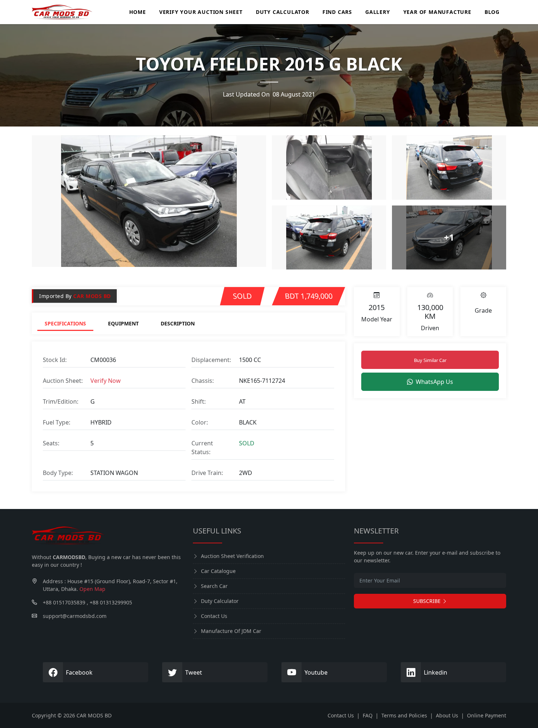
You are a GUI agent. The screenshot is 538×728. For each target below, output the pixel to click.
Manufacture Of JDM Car (231, 630)
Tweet (193, 672)
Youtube (316, 672)
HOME (137, 11)
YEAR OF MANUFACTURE (437, 11)
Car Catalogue (218, 570)
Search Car (214, 585)
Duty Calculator (220, 600)
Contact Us (214, 615)
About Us (447, 715)
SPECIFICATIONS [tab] (65, 323)
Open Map (92, 588)
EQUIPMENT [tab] (123, 323)
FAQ (368, 715)
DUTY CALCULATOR (282, 11)
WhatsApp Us (434, 382)
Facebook (79, 672)
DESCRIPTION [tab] (178, 323)
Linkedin (435, 672)
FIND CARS (337, 11)
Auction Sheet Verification (232, 555)
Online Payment (486, 715)
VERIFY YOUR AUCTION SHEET (201, 11)
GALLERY (377, 11)
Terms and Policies (404, 715)
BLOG (492, 11)
